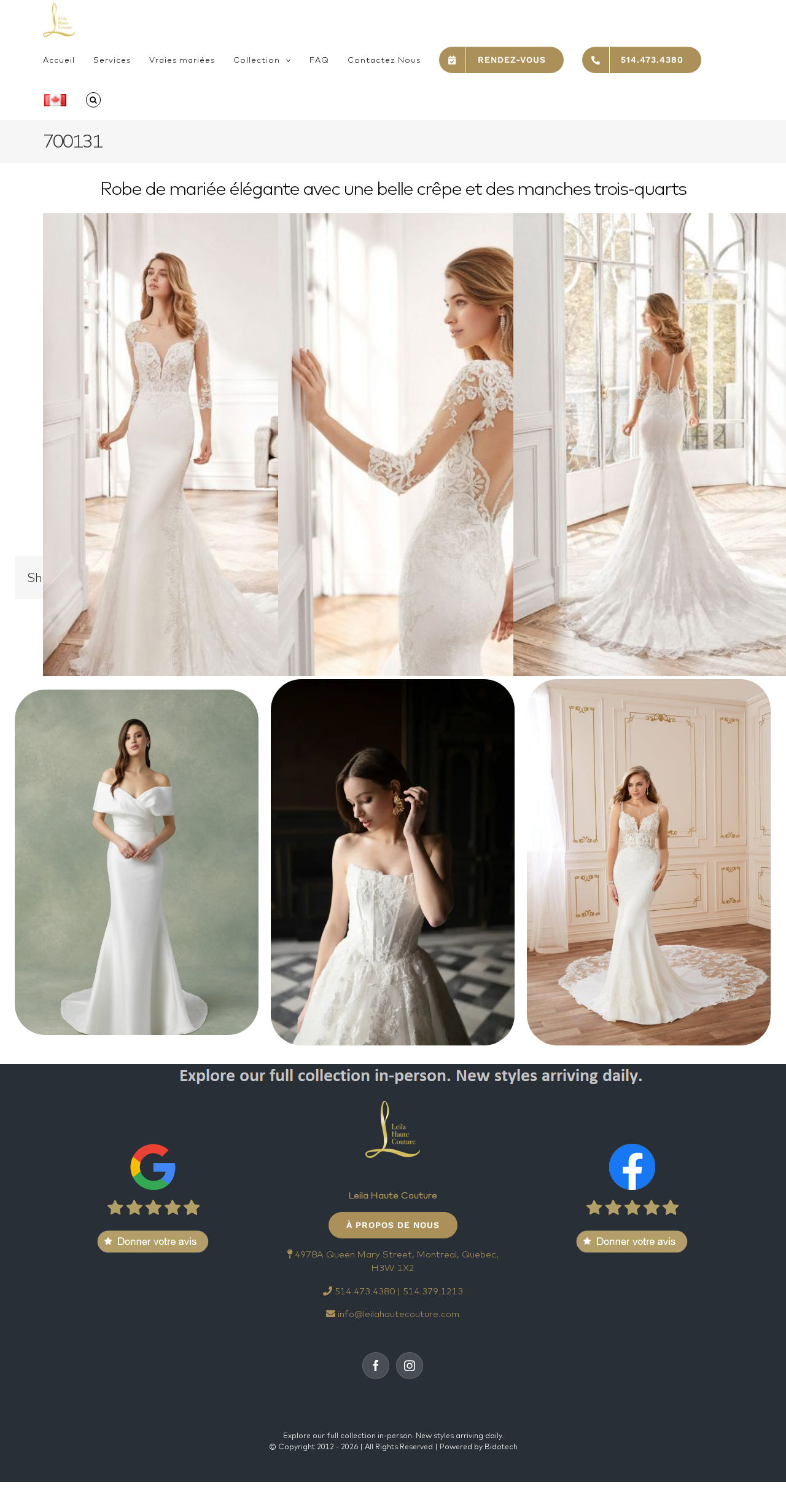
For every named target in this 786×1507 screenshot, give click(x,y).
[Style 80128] (649, 862)
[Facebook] (375, 1365)
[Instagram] (409, 1365)
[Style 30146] (393, 862)
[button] (93, 100)
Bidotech (501, 1446)
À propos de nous (393, 1225)
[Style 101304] (137, 863)
